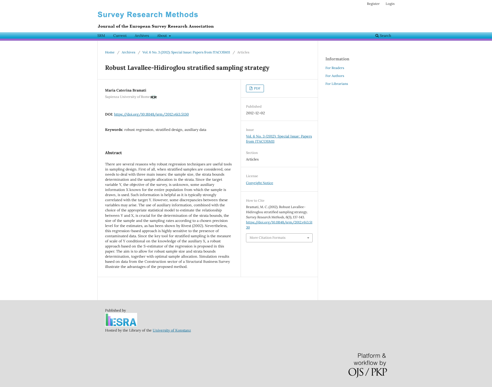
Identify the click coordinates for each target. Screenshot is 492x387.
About (162, 35)
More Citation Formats (267, 237)
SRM (101, 35)
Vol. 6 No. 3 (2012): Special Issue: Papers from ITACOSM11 (186, 52)
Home (110, 52)
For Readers (334, 68)
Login (390, 4)
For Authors (334, 76)
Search (385, 35)
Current (120, 35)
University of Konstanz (172, 330)
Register (373, 4)
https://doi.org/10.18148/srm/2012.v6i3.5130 (151, 114)
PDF (256, 88)
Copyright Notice (259, 183)
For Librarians (336, 84)
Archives (142, 35)
